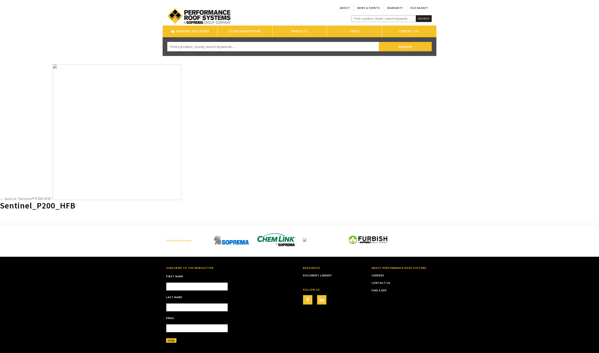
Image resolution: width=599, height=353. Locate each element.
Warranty (395, 8)
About (345, 8)
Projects (300, 31)
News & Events (368, 8)
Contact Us (409, 31)
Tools (354, 31)
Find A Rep (379, 290)
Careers (378, 275)
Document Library (317, 275)
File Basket (419, 8)
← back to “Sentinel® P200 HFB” (26, 198)
